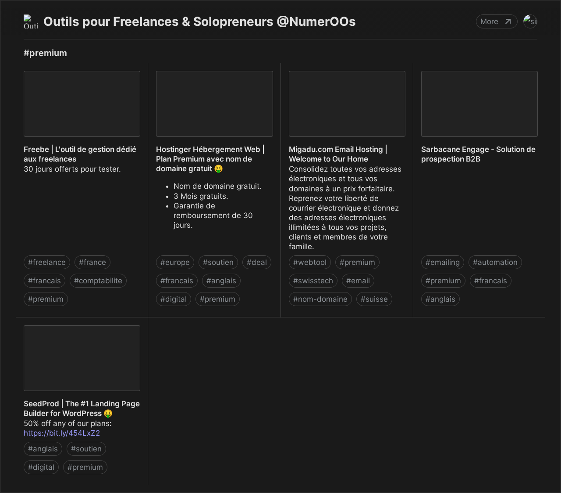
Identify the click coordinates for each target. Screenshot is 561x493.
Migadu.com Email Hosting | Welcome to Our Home (330, 72)
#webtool (310, 262)
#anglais (221, 280)
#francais (44, 280)
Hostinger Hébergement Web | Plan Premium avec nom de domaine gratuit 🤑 (210, 77)
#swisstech (313, 280)
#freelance (47, 262)
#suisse (374, 299)
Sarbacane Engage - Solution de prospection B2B (470, 72)
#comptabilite (98, 280)
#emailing (443, 262)
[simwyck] (530, 21)
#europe (175, 262)
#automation (495, 262)
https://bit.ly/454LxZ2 (62, 433)
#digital (173, 299)
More (489, 21)
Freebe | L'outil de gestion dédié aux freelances (80, 72)
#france (92, 262)
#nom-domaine (320, 299)
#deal (257, 262)
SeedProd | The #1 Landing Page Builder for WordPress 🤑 (74, 327)
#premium (46, 299)
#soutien (218, 262)
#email (358, 280)
